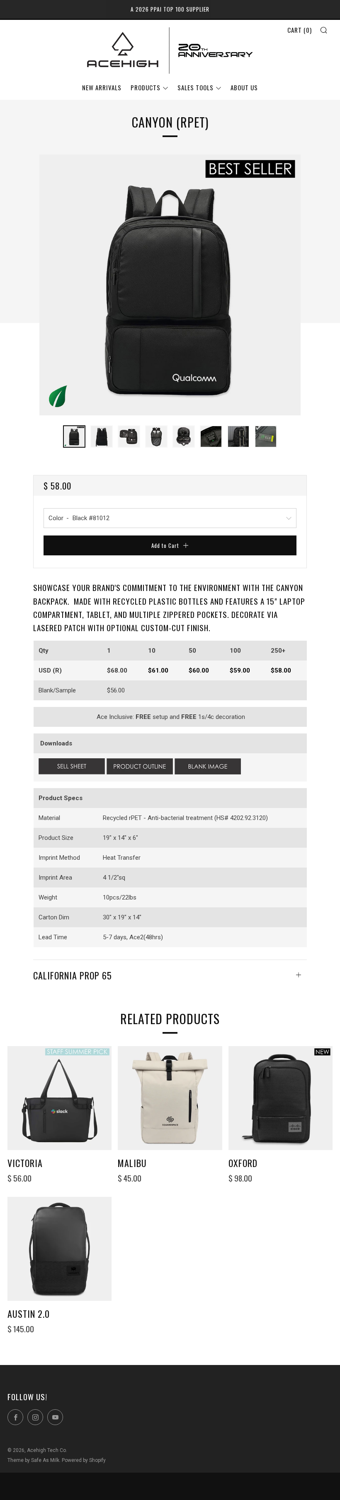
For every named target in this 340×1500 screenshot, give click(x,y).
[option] (170, 284)
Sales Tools (195, 87)
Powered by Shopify (84, 1460)
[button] (74, 436)
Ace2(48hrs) (146, 937)
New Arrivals (101, 87)
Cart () (299, 29)
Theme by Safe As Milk (33, 1460)
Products (145, 87)
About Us (244, 87)
